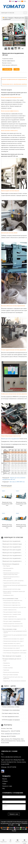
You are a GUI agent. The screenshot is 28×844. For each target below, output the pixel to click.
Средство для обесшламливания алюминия (14, 680)
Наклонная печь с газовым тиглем (12, 614)
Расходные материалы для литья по (12, 658)
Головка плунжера (8, 667)
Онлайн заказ (7, 69)
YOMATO (6, 776)
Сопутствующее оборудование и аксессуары (14, 652)
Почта (17, 69)
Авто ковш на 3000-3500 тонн (17, 481)
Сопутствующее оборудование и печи (13, 626)
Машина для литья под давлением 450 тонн (21, 526)
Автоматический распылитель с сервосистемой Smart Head (11, 573)
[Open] (26, 23)
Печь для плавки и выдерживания (12, 621)
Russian (19, 1)
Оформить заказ (13, 814)
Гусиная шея (6, 665)
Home (5, 17)
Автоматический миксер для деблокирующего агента (15, 586)
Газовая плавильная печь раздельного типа (14, 619)
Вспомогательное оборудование (11, 564)
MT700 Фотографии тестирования (11, 719)
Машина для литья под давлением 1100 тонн (21, 504)
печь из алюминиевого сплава (10, 598)
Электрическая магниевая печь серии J (13, 641)
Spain (24, 1)
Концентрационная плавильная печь (12, 600)
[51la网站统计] (19, 825)
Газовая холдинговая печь (10, 616)
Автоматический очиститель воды (11, 589)
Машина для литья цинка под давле (12, 549)
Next (25, 35)
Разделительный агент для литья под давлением (12, 677)
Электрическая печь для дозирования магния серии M (15, 631)
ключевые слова (24, 842)
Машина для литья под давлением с (12, 546)
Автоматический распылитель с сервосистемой (11, 577)
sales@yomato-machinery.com (12, 733)
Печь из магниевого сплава (9, 629)
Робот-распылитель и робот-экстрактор (13, 580)
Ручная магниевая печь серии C (11, 648)
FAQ (3, 788)
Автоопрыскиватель (8, 568)
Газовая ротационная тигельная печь (12, 623)
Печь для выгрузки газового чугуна (12, 612)
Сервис (4, 783)
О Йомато (5, 781)
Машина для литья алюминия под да (12, 544)
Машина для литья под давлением (10, 438)
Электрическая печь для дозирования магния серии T (15, 635)
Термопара (6, 670)
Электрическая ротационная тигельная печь (14, 607)
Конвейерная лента (8, 595)
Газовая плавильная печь (9, 609)
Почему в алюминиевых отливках (10, 706)
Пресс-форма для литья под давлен (12, 656)
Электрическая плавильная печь (11, 602)
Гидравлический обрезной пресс (11, 583)
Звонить (17, 841)
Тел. (10, 841)
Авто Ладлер (6, 566)
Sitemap (16, 825)
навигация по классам (7, 12)
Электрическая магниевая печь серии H (13, 645)
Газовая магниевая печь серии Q (11, 643)
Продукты (11, 17)
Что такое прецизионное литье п (10, 716)
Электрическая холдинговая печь (11, 605)
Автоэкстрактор (7, 570)
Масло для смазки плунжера (10, 674)
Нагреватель (6, 663)
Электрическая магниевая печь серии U (13, 638)
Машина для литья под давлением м (12, 555)
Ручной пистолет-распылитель (11, 672)
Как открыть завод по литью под (10, 713)
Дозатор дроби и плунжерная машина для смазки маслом (14, 592)
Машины (4, 778)
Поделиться (3, 841)
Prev (3, 35)
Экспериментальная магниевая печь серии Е (15, 650)
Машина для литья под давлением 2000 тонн (7, 504)
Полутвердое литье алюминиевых (11, 710)
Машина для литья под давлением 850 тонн (7, 526)
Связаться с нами (7, 786)
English (13, 1)
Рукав (4, 660)
